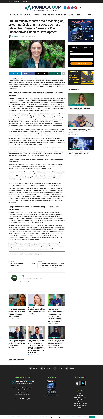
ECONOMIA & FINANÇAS (16, 15)
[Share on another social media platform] (63, 73)
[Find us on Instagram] (68, 7)
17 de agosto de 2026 (14, 349)
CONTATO (23, 1)
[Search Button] (80, 8)
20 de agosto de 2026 (53, 323)
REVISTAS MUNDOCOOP (80, 397)
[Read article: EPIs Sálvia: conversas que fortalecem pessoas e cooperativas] (81, 99)
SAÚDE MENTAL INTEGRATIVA (76, 104)
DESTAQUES (27, 15)
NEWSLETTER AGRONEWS (80, 405)
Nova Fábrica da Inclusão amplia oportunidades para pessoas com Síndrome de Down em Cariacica (81, 131)
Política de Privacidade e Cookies (80, 417)
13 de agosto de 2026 (33, 354)
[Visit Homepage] (42, 8)
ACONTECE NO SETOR (61, 15)
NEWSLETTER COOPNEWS (80, 403)
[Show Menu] (9, 7)
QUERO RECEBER (81, 63)
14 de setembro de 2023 (25, 36)
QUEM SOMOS (80, 395)
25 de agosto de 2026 (73, 111)
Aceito (92, 417)
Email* (71, 51)
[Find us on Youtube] (75, 7)
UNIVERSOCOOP (80, 399)
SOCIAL (71, 15)
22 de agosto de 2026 (33, 315)
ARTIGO (33, 36)
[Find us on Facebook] (72, 7)
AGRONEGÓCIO (37, 15)
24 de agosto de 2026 (14, 318)
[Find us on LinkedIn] (65, 7)
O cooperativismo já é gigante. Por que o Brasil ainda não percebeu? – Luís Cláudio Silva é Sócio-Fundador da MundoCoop (17, 344)
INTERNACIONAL (80, 15)
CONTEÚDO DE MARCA (54, 337)
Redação (16, 36)
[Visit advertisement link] (81, 30)
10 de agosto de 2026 (53, 349)
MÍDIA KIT (28, 1)
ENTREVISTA (90, 15)
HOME (80, 393)
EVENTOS (80, 401)
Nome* (71, 56)
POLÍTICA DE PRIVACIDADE (14, 1)
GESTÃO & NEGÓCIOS (48, 15)
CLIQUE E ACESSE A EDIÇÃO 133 (51, 396)
